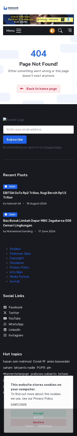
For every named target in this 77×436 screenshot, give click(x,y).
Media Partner (19, 277)
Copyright (17, 258)
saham (8, 368)
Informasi (45, 426)
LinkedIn (15, 330)
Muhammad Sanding (20, 231)
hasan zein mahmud (17, 361)
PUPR (41, 368)
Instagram (16, 335)
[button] (60, 31)
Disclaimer (17, 263)
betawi (63, 374)
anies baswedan (58, 361)
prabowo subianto (44, 374)
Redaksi (15, 249)
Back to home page (41, 89)
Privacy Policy (53, 147)
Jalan (12, 186)
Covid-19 (39, 361)
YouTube (15, 318)
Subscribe (15, 139)
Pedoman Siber (20, 253)
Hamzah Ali (14, 203)
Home (29, 426)
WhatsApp (16, 324)
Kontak (15, 281)
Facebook (15, 307)
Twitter (14, 313)
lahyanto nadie (24, 368)
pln (49, 368)
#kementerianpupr (16, 374)
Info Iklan (16, 272)
